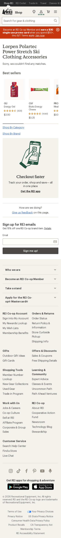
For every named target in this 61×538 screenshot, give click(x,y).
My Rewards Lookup (15, 323)
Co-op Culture (11, 412)
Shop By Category (13, 127)
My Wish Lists (11, 328)
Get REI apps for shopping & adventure (30, 480)
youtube (42, 471)
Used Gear (9, 388)
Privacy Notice (15, 516)
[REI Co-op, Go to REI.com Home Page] (7, 11)
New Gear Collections (15, 383)
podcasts (50, 471)
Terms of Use (14, 511)
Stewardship (39, 431)
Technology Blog (42, 426)
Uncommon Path (42, 388)
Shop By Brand (11, 133)
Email (5, 235)
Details (47, 228)
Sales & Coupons (42, 355)
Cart (48, 11)
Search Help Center (14, 445)
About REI (38, 407)
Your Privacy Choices (42, 511)
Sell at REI (8, 417)
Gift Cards (8, 360)
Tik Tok (18, 471)
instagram (11, 471)
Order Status (39, 318)
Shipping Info (40, 341)
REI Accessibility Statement (30, 533)
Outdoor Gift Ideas (14, 355)
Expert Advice (40, 379)
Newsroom (38, 421)
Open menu (55, 11)
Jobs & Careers (11, 407)
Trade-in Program (13, 393)
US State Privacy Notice (40, 516)
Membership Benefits (15, 332)
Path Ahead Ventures (44, 393)
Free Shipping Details (44, 360)
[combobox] (30, 20)
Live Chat (8, 455)
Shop (18, 12)
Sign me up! (30, 250)
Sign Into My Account (16, 318)
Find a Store (10, 450)
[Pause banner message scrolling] (57, 30)
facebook (26, 471)
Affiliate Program (13, 422)
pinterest (34, 471)
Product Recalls (16, 524)
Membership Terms (30, 529)
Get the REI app (30, 191)
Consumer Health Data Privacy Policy (30, 520)
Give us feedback (22, 212)
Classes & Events (42, 383)
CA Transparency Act (41, 524)
